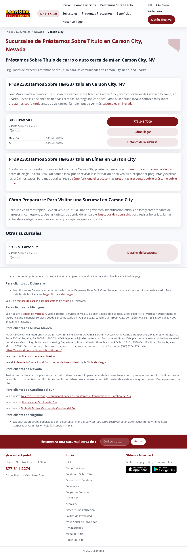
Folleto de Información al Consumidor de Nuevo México (47, 362)
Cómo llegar (142, 132)
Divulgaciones (74, 528)
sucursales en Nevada (117, 103)
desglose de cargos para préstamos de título (42, 301)
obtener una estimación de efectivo (149, 169)
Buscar (138, 441)
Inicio (66, 5)
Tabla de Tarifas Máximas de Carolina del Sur (48, 408)
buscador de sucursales (114, 214)
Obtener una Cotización (80, 510)
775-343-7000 (142, 121)
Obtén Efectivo (161, 20)
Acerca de (72, 504)
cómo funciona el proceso (90, 179)
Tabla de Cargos (96, 362)
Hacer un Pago (72, 22)
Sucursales (69, 13)
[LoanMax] (20, 13)
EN (150, 5)
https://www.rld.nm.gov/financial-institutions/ (34, 350)
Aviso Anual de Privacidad (81, 522)
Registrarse (155, 11)
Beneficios (124, 13)
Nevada (39, 31)
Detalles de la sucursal (142, 142)
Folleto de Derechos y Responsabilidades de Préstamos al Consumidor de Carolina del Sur (76, 396)
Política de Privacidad (79, 516)
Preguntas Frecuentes (97, 13)
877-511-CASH (48, 13)
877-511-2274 (18, 468)
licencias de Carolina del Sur (39, 402)
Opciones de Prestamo (79, 480)
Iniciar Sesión (162, 5)
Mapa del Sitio (74, 534)
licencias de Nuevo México (38, 356)
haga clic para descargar (58, 294)
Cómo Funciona (85, 5)
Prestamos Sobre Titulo (116, 5)
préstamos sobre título (25, 103)
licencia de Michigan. (34, 313)
